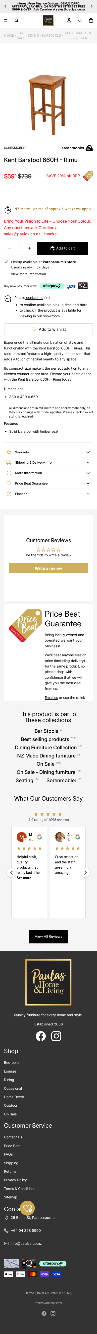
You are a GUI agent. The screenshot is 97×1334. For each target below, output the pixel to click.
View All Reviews (48, 936)
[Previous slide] (5, 6)
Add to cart (65, 248)
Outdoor (10, 1105)
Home (9, 35)
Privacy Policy (15, 1180)
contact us (34, 297)
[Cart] (91, 20)
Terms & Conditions (19, 1188)
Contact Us (13, 1137)
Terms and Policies (48, 1303)
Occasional (13, 1088)
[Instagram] (53, 1314)
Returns (10, 1171)
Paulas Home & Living (54, 1293)
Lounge (10, 1071)
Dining (33, 35)
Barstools (51, 35)
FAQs (8, 1154)
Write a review (48, 568)
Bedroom (11, 1062)
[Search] (16, 20)
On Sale (21, 35)
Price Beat (12, 1146)
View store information (28, 274)
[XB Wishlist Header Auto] (80, 20)
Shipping (11, 1163)
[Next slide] (91, 6)
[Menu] (5, 20)
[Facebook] (44, 1314)
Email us (51, 697)
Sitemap (10, 1197)
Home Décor (14, 1097)
